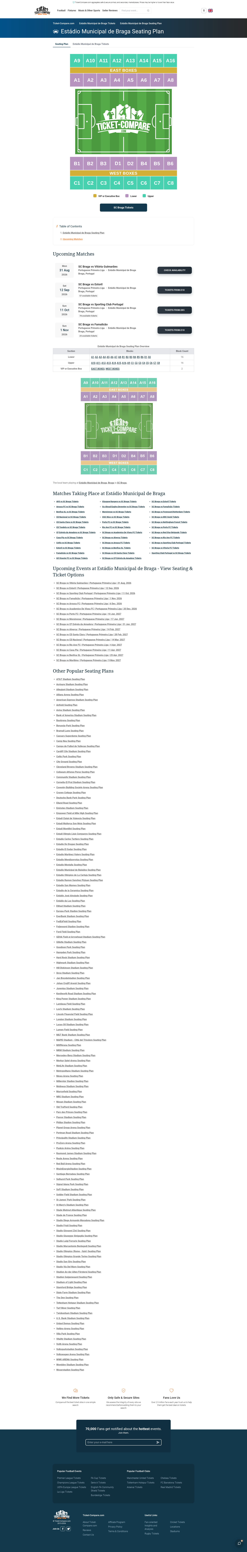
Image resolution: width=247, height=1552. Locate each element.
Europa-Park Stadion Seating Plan (73, 911)
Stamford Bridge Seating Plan (71, 1287)
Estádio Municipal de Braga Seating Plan (83, 232)
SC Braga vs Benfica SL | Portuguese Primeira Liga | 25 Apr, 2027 (89, 655)
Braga (111, 482)
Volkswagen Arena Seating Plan (72, 1354)
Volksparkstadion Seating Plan (72, 1349)
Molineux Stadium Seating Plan (72, 1086)
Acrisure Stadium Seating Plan (72, 684)
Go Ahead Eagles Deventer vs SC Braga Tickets (123, 506)
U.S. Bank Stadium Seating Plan (72, 1318)
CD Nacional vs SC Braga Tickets (71, 517)
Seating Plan (61, 44)
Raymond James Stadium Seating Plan (76, 1153)
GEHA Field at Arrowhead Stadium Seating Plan (80, 937)
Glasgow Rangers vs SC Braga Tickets (119, 501)
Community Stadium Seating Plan (73, 777)
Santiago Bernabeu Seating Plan (73, 1174)
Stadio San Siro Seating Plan (71, 1261)
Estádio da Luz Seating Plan (70, 900)
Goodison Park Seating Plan (70, 947)
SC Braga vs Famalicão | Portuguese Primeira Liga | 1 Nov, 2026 (89, 598)
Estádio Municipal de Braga (93, 482)
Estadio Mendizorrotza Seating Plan (74, 859)
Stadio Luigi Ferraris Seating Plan (73, 1241)
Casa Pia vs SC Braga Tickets (69, 537)
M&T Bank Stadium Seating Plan (73, 1034)
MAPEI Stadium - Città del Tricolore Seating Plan (81, 1040)
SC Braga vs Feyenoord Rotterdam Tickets (171, 512)
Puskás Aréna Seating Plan (70, 1148)
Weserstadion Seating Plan (70, 1369)
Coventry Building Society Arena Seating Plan (79, 787)
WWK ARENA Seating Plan (69, 1359)
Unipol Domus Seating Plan (70, 1323)
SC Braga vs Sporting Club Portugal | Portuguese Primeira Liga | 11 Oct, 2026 (95, 593)
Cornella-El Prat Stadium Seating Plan (75, 782)
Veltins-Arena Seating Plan (70, 1328)
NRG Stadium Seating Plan (70, 1096)
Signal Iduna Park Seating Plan (72, 1184)
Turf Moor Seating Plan (68, 1308)
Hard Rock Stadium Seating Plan (73, 957)
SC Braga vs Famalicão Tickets (166, 506)
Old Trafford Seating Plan (69, 1107)
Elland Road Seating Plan (69, 803)
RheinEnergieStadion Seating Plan (73, 1168)
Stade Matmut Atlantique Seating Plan (76, 1210)
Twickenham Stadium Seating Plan (74, 1313)
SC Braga (122, 482)
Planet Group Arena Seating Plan (73, 1127)
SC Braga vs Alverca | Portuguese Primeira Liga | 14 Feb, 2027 (88, 629)
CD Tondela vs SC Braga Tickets (70, 527)
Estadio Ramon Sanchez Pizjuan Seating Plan (79, 880)
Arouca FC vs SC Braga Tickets (70, 506)
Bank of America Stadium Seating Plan (76, 715)
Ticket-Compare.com (63, 23)
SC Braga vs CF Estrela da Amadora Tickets (121, 558)
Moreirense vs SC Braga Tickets (116, 512)
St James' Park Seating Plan (70, 1199)
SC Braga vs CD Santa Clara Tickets (118, 553)
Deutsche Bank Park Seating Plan (73, 797)
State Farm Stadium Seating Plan (73, 1292)
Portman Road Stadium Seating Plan (75, 1132)
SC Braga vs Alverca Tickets (115, 537)
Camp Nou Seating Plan (68, 741)
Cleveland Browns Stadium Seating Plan (76, 766)
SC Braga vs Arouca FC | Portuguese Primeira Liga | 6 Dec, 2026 (89, 603)
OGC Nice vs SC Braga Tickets (115, 517)
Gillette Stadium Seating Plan (71, 942)
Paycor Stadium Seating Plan (71, 1117)
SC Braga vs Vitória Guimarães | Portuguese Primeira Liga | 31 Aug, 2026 (93, 583)
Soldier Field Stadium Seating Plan (74, 1194)
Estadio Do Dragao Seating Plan (72, 844)
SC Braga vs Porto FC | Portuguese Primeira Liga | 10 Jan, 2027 (88, 614)
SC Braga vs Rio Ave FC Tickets (166, 537)
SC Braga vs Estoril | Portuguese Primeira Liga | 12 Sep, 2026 (87, 588)
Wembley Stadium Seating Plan (72, 1364)
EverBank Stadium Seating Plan (72, 916)
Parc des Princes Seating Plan (71, 1112)
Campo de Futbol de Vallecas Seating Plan (78, 746)
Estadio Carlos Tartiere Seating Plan (74, 839)
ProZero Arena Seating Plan (70, 1143)
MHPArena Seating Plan (68, 1045)
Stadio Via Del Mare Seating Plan (73, 1266)
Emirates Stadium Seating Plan (72, 808)
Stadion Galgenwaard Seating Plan (74, 1277)
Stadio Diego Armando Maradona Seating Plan (80, 1220)
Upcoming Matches (73, 239)
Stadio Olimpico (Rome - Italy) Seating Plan (78, 1251)
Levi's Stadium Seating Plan (70, 1009)
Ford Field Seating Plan (68, 931)
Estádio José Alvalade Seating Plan (74, 895)
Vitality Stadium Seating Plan (71, 1339)
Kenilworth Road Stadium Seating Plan (76, 993)
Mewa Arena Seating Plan (69, 1076)
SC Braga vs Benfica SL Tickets (116, 548)
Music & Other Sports (89, 10)
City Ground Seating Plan (69, 761)
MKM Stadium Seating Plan (70, 1050)
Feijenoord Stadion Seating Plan (72, 926)
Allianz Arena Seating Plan (70, 694)
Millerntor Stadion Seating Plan (72, 1081)
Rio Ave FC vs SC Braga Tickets (116, 527)
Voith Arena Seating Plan (69, 1344)
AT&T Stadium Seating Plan (70, 679)
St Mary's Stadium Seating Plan (72, 1205)
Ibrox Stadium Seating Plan (70, 973)
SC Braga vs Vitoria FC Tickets (165, 548)
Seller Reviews (109, 10)
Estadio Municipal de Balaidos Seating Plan (78, 870)
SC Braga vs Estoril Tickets (164, 501)
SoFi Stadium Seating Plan (70, 1189)
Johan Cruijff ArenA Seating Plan (73, 983)
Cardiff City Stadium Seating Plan (73, 751)
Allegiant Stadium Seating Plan (72, 689)
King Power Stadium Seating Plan (73, 998)
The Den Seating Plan (67, 1297)
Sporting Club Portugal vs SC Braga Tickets (171, 553)
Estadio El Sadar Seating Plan (71, 849)
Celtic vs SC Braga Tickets (68, 543)
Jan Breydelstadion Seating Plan (73, 978)
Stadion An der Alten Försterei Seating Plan (78, 1272)
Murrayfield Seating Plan (69, 1091)
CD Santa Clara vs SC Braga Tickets (72, 522)
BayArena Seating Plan (68, 720)
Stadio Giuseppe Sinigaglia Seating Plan (76, 1235)
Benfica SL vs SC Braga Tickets (70, 512)
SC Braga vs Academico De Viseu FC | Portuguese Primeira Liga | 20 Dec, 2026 (96, 608)
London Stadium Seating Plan (71, 1019)
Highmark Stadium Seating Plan (72, 962)
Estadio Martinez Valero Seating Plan (75, 854)
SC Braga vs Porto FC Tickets (165, 527)
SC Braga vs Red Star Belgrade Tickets (169, 532)
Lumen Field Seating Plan (69, 1029)
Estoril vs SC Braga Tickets (68, 548)
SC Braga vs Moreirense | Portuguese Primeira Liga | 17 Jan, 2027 (90, 619)
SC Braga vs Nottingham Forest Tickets (169, 522)
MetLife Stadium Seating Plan (71, 1065)
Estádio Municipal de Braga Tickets (97, 23)
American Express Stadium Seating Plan (77, 699)
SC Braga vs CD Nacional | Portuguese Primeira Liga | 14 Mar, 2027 (90, 639)
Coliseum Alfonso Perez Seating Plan (75, 772)
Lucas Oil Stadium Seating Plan (72, 1024)
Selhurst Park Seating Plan (70, 1179)
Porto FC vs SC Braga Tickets (115, 522)
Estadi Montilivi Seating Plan (70, 828)
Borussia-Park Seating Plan (70, 725)
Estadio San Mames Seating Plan (73, 885)
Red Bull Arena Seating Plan (70, 1163)
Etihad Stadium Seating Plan (70, 906)
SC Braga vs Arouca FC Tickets (116, 543)
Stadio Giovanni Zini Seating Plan (73, 1230)
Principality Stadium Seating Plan (73, 1138)
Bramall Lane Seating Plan (70, 730)
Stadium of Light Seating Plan (71, 1282)
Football (61, 10)
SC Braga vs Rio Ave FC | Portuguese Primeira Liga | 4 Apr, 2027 (89, 645)
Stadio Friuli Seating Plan (69, 1225)
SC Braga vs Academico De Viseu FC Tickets (122, 532)
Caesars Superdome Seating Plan (73, 736)
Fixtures (72, 10)
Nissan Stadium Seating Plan (71, 1101)
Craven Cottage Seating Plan (71, 792)
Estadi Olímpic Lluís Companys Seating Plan (78, 833)
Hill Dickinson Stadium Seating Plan (74, 967)
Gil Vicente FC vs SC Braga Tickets (72, 558)
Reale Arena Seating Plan (69, 1158)
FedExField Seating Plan (68, 921)
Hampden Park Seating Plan (70, 952)
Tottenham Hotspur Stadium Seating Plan (77, 1302)
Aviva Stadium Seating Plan (70, 710)
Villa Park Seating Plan (68, 1333)
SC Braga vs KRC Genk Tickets (165, 517)
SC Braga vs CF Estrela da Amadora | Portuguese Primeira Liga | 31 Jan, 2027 (96, 624)
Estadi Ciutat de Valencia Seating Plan (75, 818)
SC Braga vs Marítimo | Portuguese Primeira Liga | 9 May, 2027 (88, 660)
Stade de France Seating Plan (71, 1215)
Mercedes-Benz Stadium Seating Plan (75, 1055)
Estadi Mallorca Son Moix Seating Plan (76, 823)
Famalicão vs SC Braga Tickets (70, 553)
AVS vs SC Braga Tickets (67, 501)
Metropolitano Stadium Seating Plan (74, 1071)
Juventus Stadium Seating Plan (72, 988)
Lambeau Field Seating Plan (70, 1004)
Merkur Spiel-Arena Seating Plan (73, 1060)
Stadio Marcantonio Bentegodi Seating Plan (78, 1246)
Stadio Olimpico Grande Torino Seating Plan (78, 1256)
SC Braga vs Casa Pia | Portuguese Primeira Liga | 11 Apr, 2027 (88, 650)
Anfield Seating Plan (66, 705)
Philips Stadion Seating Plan (70, 1122)
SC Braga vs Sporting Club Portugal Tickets (171, 543)
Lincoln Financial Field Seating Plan (74, 1014)
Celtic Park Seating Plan (68, 756)
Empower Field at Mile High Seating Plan (77, 813)
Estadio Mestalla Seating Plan (71, 864)
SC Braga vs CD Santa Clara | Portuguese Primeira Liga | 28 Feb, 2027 (92, 634)
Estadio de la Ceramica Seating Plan (74, 890)
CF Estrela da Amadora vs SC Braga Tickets (75, 532)
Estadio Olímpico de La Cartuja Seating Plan (78, 875)
